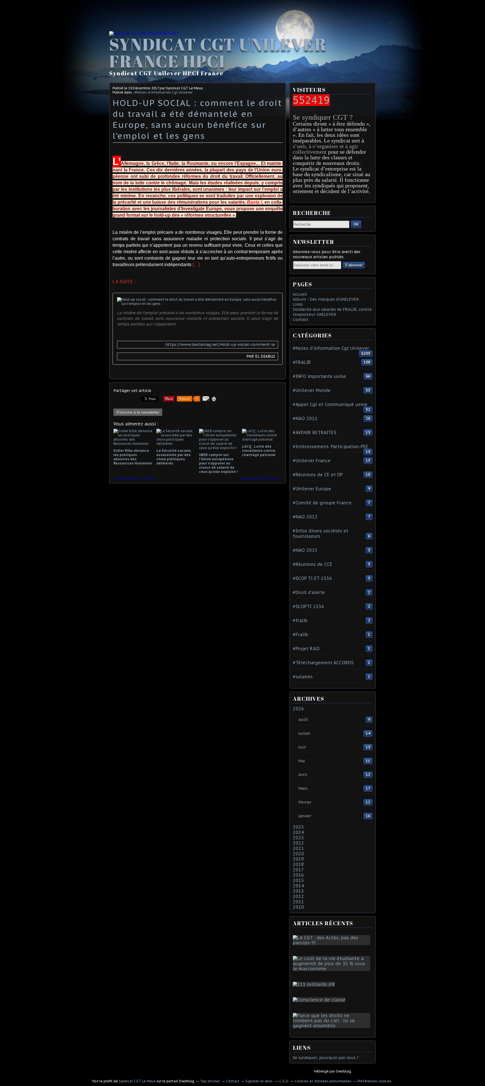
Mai (301, 760)
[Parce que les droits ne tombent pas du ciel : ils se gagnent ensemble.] (332, 1025)
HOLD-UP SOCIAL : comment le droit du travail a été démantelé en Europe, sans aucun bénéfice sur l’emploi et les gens (197, 119)
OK (356, 224)
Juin (302, 747)
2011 (298, 901)
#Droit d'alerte (309, 592)
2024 (298, 832)
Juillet (304, 733)
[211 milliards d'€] (315, 984)
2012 (298, 896)
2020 (298, 853)
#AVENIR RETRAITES (314, 432)
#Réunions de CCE (312, 564)
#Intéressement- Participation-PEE (330, 446)
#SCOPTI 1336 (308, 606)
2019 (298, 859)
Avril (302, 774)
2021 (298, 848)
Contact (300, 319)
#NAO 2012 (305, 517)
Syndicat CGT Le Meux (137, 1081)
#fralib (300, 620)
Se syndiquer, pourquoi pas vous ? (326, 1057)
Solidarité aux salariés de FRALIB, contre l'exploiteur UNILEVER (332, 312)
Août (303, 719)
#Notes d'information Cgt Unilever (163, 92)
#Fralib (300, 634)
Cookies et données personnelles (323, 1081)
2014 (298, 885)
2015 (298, 880)
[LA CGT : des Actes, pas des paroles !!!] (332, 943)
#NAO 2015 (305, 550)
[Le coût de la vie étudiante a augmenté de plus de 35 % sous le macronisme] (332, 968)
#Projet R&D (306, 648)
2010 (298, 907)
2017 (298, 869)
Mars (303, 788)
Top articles (210, 1081)
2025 (298, 827)
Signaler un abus (259, 1081)
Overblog (343, 1071)
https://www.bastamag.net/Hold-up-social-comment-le (220, 345)
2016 (298, 875)
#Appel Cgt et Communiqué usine (330, 404)
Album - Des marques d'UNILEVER (326, 299)
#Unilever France (312, 460)
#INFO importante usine (319, 376)
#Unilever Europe (312, 488)
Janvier (304, 816)
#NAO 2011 (305, 418)
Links (298, 304)
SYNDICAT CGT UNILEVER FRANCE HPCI (218, 52)
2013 (298, 891)
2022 (298, 843)
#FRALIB (302, 362)
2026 (298, 708)
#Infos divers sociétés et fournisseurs (320, 533)
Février (305, 802)
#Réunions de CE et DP (318, 474)
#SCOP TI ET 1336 (312, 578)
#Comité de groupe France (322, 502)
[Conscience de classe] (320, 1000)
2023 (298, 837)
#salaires (303, 676)
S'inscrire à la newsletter (137, 412)
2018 (298, 864)
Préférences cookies (374, 1081)
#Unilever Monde (312, 390)
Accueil (300, 294)
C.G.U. (284, 1081)
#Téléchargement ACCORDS (323, 662)
